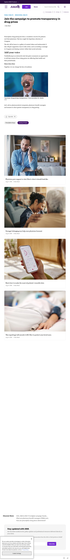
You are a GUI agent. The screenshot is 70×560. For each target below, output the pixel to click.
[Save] (64, 558)
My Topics (57, 12)
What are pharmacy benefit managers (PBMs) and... (32, 518)
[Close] (31, 539)
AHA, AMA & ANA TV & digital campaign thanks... (31, 516)
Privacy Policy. (25, 549)
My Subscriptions (49, 12)
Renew (36, 7)
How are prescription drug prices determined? (31, 520)
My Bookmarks (66, 12)
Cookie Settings (17, 553)
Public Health (8, 15)
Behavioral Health (21, 15)
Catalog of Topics (23, 122)
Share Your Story (9, 64)
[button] (35, 2)
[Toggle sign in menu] (65, 7)
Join (26, 7)
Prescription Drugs (10, 122)
